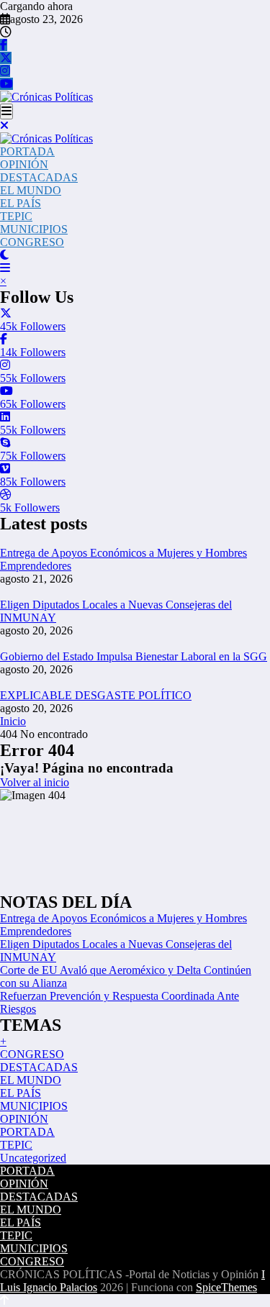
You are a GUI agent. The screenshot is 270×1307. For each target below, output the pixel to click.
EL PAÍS (20, 203)
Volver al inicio (34, 782)
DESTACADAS (39, 177)
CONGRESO (32, 242)
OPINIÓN (24, 164)
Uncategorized (33, 1158)
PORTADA (27, 151)
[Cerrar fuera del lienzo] (4, 125)
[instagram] (5, 71)
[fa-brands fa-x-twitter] (6, 58)
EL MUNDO (30, 190)
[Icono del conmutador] (5, 268)
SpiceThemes (226, 1287)
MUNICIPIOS (34, 229)
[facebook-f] (3, 45)
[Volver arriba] (4, 1300)
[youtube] (6, 84)
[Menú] (6, 111)
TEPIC (16, 216)
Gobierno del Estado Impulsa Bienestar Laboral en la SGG (133, 656)
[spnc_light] (4, 255)
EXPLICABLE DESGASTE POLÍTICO (96, 695)
